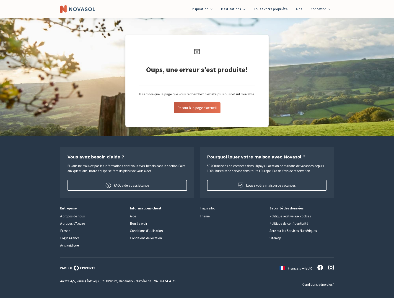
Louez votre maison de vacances (271, 185)
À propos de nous (72, 216)
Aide (299, 9)
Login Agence (70, 238)
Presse (65, 231)
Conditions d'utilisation (146, 231)
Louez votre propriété (271, 9)
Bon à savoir (138, 223)
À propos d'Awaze (72, 223)
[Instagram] (331, 268)
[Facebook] (320, 268)
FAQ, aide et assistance (131, 185)
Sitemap (275, 238)
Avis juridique (69, 245)
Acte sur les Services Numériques (293, 231)
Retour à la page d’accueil (197, 107)
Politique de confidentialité (289, 223)
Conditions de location (146, 238)
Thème (205, 216)
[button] (92, 208)
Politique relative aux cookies (290, 216)
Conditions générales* (318, 284)
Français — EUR (300, 268)
